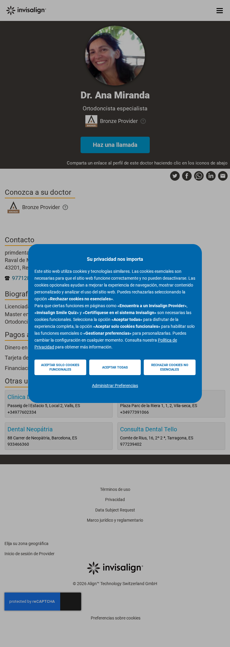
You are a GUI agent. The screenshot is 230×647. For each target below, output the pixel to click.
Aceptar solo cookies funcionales (60, 367)
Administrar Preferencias (115, 385)
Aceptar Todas (115, 367)
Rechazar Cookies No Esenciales (169, 367)
